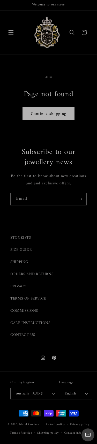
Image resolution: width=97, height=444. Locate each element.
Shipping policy (48, 432)
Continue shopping (48, 113)
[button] (11, 32)
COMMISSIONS (24, 310)
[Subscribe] (80, 199)
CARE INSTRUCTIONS (30, 323)
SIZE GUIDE (21, 249)
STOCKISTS (20, 237)
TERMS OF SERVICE (28, 298)
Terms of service (21, 432)
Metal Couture (29, 424)
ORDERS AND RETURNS (31, 274)
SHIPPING (19, 262)
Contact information (78, 432)
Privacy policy (79, 424)
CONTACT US (22, 334)
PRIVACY (18, 286)
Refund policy (55, 424)
